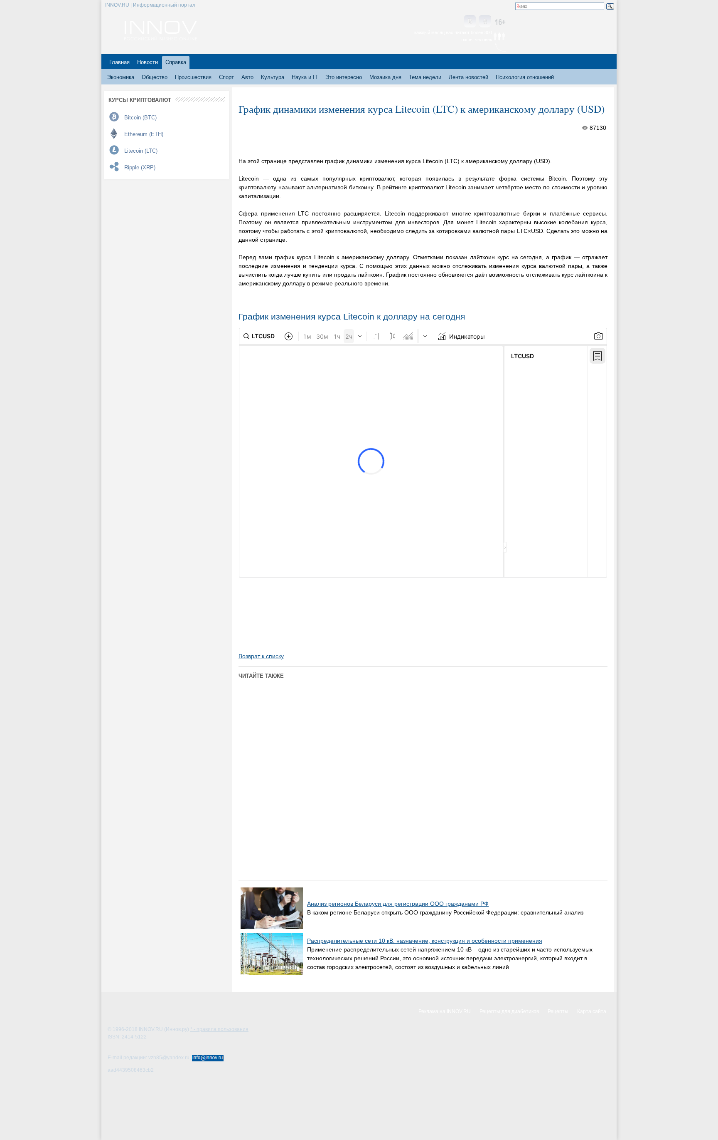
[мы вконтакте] (470, 22)
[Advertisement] (336, 607)
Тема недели (425, 77)
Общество (154, 77)
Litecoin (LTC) (140, 151)
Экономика (120, 77)
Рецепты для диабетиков (509, 1011)
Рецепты (558, 1011)
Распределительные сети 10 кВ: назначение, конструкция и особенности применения (424, 940)
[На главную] (160, 38)
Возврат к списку (261, 656)
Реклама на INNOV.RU (444, 1011)
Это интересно (343, 77)
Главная (119, 62)
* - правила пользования (219, 1029)
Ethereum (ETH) (143, 134)
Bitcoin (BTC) (140, 117)
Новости (147, 62)
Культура (272, 77)
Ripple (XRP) (139, 167)
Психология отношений (525, 77)
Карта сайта (591, 1011)
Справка (175, 62)
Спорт (226, 77)
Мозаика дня (385, 77)
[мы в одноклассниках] (485, 22)
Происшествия (193, 77)
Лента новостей (468, 77)
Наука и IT (305, 77)
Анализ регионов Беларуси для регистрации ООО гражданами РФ (398, 903)
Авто (247, 77)
